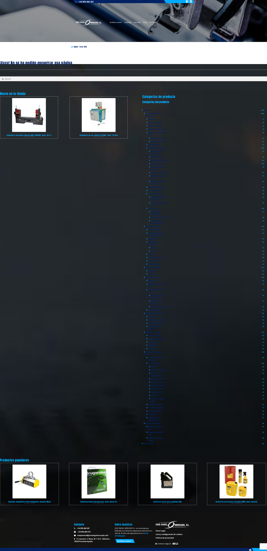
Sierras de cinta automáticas (156, 213)
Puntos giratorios (157, 392)
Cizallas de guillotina (155, 126)
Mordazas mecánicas (158, 386)
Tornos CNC (152, 414)
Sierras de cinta (153, 208)
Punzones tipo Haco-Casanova (157, 168)
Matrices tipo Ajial (157, 157)
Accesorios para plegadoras (156, 152)
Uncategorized (148, 444)
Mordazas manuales (157, 382)
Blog (145, 22)
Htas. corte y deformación (156, 148)
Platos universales (157, 389)
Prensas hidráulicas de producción (158, 198)
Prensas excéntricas (155, 191)
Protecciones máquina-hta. (156, 291)
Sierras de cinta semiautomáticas (156, 222)
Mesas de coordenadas (158, 370)
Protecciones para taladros (157, 302)
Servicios (137, 22)
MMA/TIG (151, 274)
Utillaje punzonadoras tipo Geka (158, 183)
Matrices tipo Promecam (159, 160)
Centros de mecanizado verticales (156, 359)
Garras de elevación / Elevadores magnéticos (156, 234)
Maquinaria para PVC (152, 332)
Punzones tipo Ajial (157, 164)
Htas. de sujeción (154, 363)
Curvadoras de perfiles (158, 138)
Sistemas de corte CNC (153, 423)
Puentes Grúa (152, 261)
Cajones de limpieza (154, 335)
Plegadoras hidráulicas (156, 187)
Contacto (152, 22)
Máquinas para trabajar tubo (156, 285)
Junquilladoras (153, 345)
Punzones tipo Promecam (159, 173)
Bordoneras (152, 119)
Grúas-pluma (152, 239)
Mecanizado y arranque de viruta (154, 353)
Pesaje (150, 254)
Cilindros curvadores (155, 123)
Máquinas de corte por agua (155, 428)
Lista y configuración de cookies (169, 534)
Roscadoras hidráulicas (156, 408)
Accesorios (154, 248)
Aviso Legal (160, 531)
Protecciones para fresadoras (157, 296)
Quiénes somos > (125, 541)
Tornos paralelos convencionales (153, 419)
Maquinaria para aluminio (153, 313)
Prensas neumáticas (155, 323)
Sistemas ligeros (153, 264)
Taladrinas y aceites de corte (158, 177)
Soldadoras (152, 349)
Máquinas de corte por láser (155, 433)
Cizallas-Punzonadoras (156, 129)
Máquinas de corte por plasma (155, 439)
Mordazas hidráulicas (158, 379)
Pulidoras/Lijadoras (154, 310)
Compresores (152, 281)
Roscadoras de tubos (155, 404)
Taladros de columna (155, 411)
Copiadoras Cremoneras (156, 339)
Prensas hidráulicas (155, 194)
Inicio (76, 46)
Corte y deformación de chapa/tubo (153, 115)
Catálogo (127, 22)
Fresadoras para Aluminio (156, 320)
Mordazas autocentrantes (156, 374)
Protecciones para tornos (159, 307)
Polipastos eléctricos (155, 258)
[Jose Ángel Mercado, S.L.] (89, 22)
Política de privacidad (165, 538)
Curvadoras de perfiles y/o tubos (157, 133)
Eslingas (153, 251)
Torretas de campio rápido (157, 400)
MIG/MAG (151, 271)
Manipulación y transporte (153, 243)
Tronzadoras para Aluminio (154, 327)
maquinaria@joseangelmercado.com (92, 535)
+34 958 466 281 (86, 1)
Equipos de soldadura (152, 268)
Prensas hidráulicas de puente (158, 204)
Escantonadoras (153, 145)
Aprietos (153, 367)
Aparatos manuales (154, 230)
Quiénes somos (116, 22)
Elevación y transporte (153, 226)
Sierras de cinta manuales (159, 217)
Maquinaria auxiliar (151, 277)
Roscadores (155, 395)
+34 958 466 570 (83, 532)
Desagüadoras (153, 342)
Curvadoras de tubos (158, 141)
